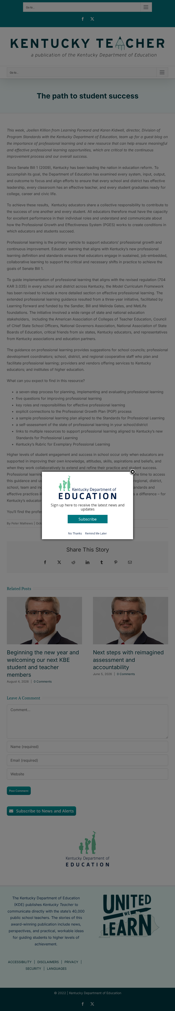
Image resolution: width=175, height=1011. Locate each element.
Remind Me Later (96, 533)
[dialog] (87, 505)
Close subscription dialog (132, 472)
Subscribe (88, 519)
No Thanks (75, 533)
